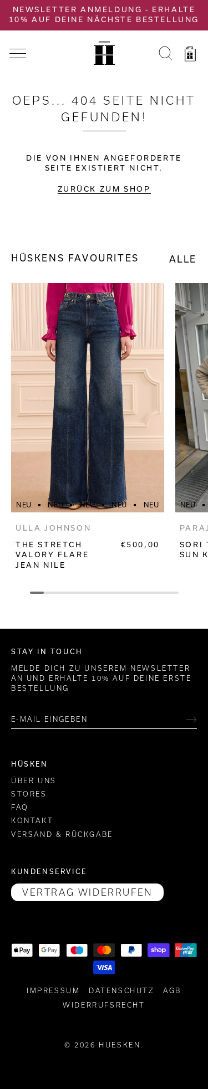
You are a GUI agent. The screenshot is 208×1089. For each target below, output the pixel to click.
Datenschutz (122, 990)
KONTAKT (32, 820)
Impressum (53, 990)
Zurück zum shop (104, 189)
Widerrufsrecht (104, 1005)
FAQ (20, 807)
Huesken (119, 1045)
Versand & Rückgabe (62, 834)
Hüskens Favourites (75, 258)
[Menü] (18, 54)
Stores (29, 794)
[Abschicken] (191, 719)
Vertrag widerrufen (87, 892)
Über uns (34, 780)
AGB (172, 990)
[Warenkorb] (190, 55)
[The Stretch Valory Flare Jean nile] (87, 397)
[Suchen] (165, 55)
